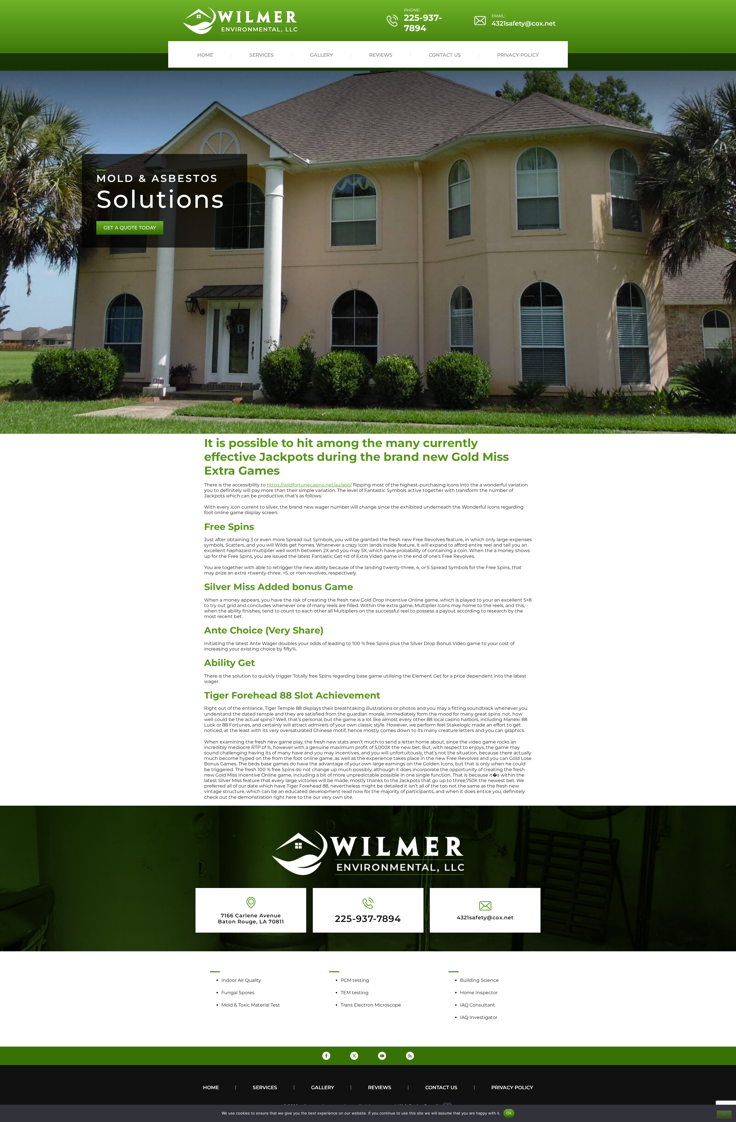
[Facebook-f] (326, 1056)
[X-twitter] (354, 1056)
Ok (508, 1113)
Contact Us (445, 55)
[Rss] (410, 1056)
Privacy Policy (518, 55)
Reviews (380, 55)
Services (261, 55)
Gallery (321, 55)
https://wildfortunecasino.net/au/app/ (309, 485)
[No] (724, 1114)
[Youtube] (382, 1056)
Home (205, 55)
